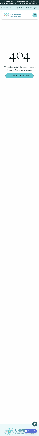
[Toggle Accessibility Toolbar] (34, 424)
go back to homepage (19, 75)
